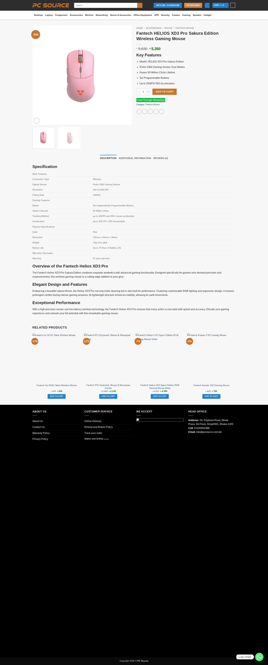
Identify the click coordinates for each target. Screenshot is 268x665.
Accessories (76, 15)
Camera (176, 15)
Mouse (168, 28)
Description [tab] (108, 158)
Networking (102, 15)
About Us (37, 421)
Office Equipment (143, 15)
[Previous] (38, 75)
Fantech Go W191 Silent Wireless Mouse (56, 385)
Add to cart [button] (56, 396)
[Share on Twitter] (144, 111)
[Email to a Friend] (150, 111)
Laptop (49, 15)
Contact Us (38, 427)
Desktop (38, 15)
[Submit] (139, 5)
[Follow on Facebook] (232, 5)
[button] (207, 5)
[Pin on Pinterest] (156, 111)
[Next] (126, 75)
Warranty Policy (41, 433)
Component (61, 15)
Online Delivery (92, 421)
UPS (156, 15)
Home (139, 28)
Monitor (89, 15)
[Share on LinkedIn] (161, 111)
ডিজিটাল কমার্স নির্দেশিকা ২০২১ (96, 439)
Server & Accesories (120, 15)
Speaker (197, 15)
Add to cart (165, 91)
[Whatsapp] (259, 657)
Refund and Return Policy (98, 427)
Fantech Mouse (184, 28)
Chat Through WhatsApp (150, 100)
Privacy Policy (40, 439)
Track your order (93, 433)
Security (165, 15)
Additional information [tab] (135, 158)
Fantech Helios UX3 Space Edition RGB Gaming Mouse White (159, 386)
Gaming (186, 15)
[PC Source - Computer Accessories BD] (50, 5)
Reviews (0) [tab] (160, 158)
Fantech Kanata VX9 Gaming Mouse (211, 385)
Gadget (207, 15)
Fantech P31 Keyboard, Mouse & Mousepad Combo (108, 386)
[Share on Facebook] (139, 111)
